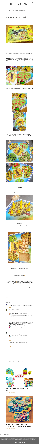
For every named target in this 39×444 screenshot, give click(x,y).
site (24, 275)
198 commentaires (12, 392)
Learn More (18, 442)
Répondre (10, 307)
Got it (23, 442)
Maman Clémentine (12, 321)
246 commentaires (12, 428)
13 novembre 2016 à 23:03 (16, 332)
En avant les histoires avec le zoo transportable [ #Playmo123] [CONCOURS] (18, 425)
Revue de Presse (22, 10)
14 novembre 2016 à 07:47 (23, 313)
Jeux (9, 10)
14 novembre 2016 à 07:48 (23, 335)
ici (16, 281)
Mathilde (10, 332)
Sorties (16, 10)
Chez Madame (19, 4)
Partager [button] (7, 297)
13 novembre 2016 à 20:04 (15, 309)
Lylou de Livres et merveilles (14, 342)
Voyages (12, 10)
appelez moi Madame (15, 313)
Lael (9, 309)
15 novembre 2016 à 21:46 (24, 342)
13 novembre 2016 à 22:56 (19, 321)
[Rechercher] (32, 3)
